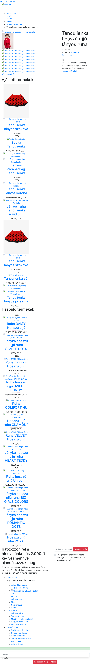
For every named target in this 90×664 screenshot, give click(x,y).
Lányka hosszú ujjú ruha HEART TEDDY (16, 456)
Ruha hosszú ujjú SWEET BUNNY (16, 386)
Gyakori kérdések (19, 633)
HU (7, 1)
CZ (4, 1)
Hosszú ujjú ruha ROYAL (16, 539)
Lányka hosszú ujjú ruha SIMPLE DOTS (16, 345)
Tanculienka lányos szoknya (16, 127)
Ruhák (9, 21)
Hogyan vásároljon (19, 622)
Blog (13, 602)
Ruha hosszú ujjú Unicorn (16, 479)
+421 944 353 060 (19, 588)
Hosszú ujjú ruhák (14, 24)
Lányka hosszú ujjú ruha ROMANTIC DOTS (16, 521)
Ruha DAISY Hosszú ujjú (16, 326)
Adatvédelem (17, 644)
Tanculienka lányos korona (16, 191)
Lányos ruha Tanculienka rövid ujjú (16, 210)
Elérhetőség (16, 599)
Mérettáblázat (17, 613)
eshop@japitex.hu (19, 585)
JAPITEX (10, 593)
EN (14, 1)
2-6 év (9, 19)
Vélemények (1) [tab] (8, 74)
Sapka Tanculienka (16, 144)
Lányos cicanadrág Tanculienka (16, 169)
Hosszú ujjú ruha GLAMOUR (16, 423)
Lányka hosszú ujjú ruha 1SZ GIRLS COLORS (16, 498)
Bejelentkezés (81, 549)
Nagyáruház (16, 605)
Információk (11, 610)
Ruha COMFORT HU (16, 406)
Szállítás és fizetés (19, 630)
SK (1, 1)
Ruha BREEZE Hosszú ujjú (16, 364)
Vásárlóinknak (12, 627)
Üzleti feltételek (18, 636)
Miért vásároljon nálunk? (22, 619)
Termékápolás (17, 616)
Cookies (14, 608)
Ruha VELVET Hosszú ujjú (16, 437)
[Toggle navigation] (5, 10)
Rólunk (14, 596)
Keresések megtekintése (45, 662)
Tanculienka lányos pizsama (16, 299)
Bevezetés (11, 13)
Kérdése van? (12, 577)
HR (10, 1)
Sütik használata (18, 624)
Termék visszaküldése (21, 638)
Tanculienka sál (16, 278)
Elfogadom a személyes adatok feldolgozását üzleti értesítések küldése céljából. (71, 558)
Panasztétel (16, 641)
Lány (8, 16)
